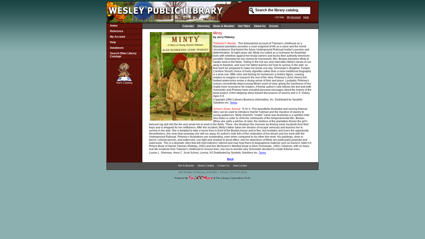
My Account (294, 17)
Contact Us (223, 165)
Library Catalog (205, 165)
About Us (260, 26)
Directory (204, 26)
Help (306, 17)
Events (273, 26)
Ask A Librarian (186, 165)
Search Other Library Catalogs (123, 55)
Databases (117, 47)
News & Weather (223, 26)
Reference (116, 31)
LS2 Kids (279, 17)
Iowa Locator (240, 165)
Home (114, 25)
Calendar (188, 26)
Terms (233, 102)
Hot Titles (244, 26)
